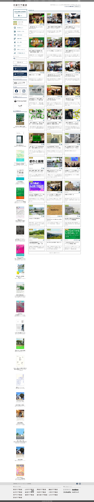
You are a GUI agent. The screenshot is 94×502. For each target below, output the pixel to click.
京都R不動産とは (53, 4)
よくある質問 (60, 4)
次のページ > (56, 252)
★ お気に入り (77, 6)
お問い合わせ (78, 4)
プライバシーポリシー (22, 483)
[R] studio (36, 0)
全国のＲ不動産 (19, 0)
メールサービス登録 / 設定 (68, 6)
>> (52, 252)
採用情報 (72, 4)
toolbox (43, 0)
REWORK (57, 0)
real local (50, 0)
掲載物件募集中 (67, 4)
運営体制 (15, 483)
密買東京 (29, 0)
